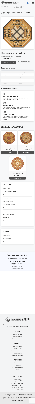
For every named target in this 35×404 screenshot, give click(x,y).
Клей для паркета (7, 211)
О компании (17, 363)
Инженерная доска (8, 201)
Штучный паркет (7, 188)
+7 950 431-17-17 (20, 8)
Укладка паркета (7, 235)
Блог (17, 369)
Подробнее (9, 152)
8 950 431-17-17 (17, 385)
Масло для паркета (8, 224)
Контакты (17, 372)
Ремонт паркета (7, 238)
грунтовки (20, 355)
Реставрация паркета (8, 242)
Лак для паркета (7, 217)
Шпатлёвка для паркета (9, 220)
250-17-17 (20, 6)
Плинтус (5, 208)
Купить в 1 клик (12, 132)
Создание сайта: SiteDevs (17, 402)
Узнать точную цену (8, 62)
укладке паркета (18, 116)
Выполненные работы (17, 367)
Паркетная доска (7, 195)
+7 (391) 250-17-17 (17, 261)
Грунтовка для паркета (8, 214)
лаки (16, 355)
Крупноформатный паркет (9, 191)
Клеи (13, 355)
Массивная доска (7, 198)
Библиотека (18, 365)
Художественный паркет (9, 204)
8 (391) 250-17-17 (17, 383)
